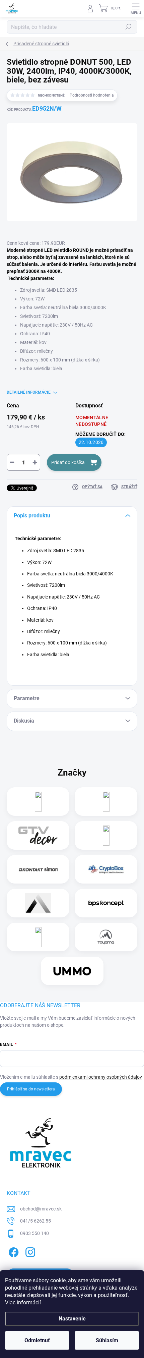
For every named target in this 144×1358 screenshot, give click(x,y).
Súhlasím (107, 1340)
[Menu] (135, 8)
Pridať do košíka (68, 462)
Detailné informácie (29, 392)
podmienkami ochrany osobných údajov (100, 1077)
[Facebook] (12, 1251)
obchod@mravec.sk (41, 1208)
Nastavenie (72, 1318)
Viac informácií (23, 1302)
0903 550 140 (34, 1233)
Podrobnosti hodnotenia (92, 95)
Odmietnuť (37, 1340)
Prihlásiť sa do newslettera (31, 1089)
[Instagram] (29, 1251)
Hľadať (128, 26)
